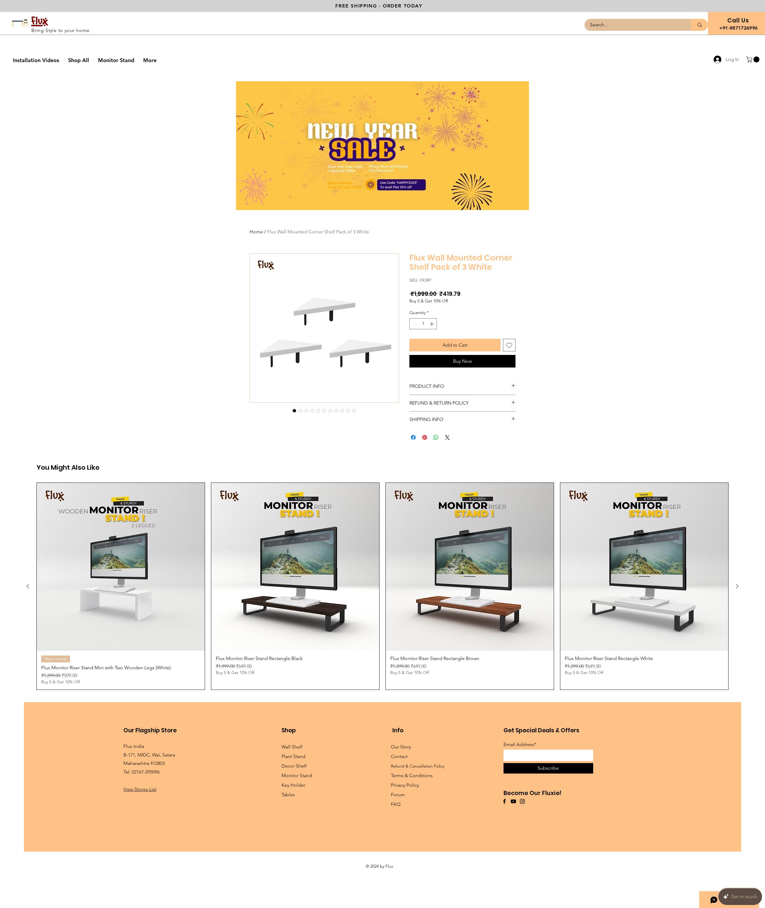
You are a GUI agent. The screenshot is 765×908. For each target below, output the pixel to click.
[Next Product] (737, 626)
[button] (753, 59)
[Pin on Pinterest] (424, 437)
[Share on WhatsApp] (436, 437)
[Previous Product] (27, 626)
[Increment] (432, 324)
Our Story (401, 786)
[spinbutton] (423, 324)
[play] (516, 205)
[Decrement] (414, 324)
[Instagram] (522, 840)
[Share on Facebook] (413, 437)
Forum (398, 834)
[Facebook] (504, 840)
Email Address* (520, 784)
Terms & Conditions (412, 815)
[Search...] (699, 25)
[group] (382, 626)
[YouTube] (513, 840)
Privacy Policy (405, 825)
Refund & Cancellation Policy (417, 806)
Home (256, 232)
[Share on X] (447, 437)
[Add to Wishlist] (509, 345)
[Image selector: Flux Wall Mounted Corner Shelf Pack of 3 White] (294, 411)
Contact (399, 796)
